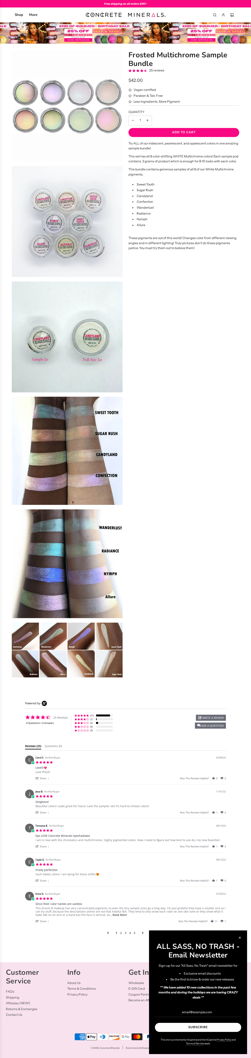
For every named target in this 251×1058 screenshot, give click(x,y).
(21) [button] (92, 715)
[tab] (33, 746)
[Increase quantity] (147, 121)
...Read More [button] (118, 915)
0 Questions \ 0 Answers (40, 723)
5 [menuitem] (134, 933)
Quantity (136, 112)
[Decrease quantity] (133, 121)
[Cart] (232, 15)
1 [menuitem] (116, 933)
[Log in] (223, 15)
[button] (210, 726)
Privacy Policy (224, 1039)
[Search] (214, 15)
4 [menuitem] (130, 933)
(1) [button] (91, 719)
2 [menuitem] (121, 933)
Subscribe (198, 1027)
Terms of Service (195, 1043)
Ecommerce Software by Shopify (143, 1047)
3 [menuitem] (125, 933)
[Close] (240, 937)
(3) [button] (91, 722)
